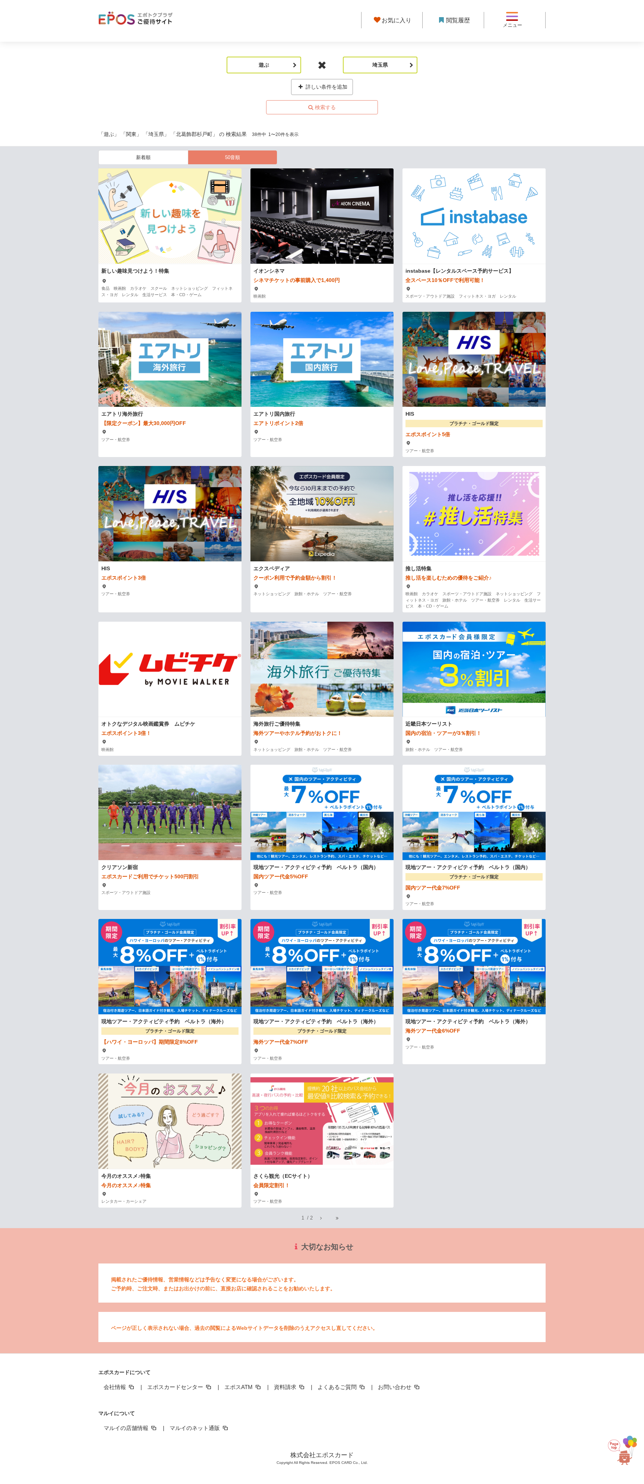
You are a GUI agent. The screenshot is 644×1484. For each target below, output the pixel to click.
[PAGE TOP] (624, 1447)
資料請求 (286, 1387)
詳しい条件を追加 (325, 87)
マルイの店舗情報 (127, 1428)
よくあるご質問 (338, 1387)
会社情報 (115, 1387)
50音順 (232, 157)
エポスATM (239, 1387)
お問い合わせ (395, 1387)
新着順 (143, 157)
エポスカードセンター (176, 1387)
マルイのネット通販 (195, 1428)
